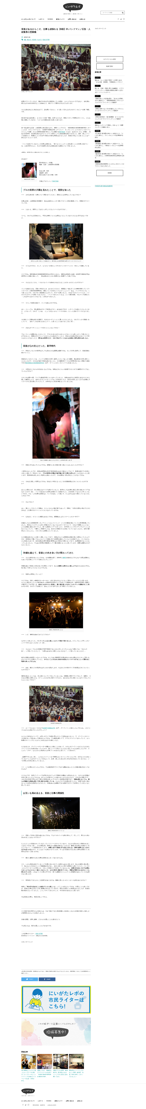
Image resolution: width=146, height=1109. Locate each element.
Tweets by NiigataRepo (103, 186)
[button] (122, 12)
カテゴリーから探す (109, 59)
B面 (25, 40)
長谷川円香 (46, 40)
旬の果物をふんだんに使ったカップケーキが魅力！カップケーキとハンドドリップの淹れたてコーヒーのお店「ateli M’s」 (28, 1075)
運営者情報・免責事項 (39, 1105)
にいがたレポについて (28, 19)
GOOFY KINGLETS (49, 728)
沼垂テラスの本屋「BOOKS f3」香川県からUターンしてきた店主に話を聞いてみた (60, 1073)
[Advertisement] (41, 95)
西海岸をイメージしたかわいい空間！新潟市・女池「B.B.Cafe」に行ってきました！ (76, 1073)
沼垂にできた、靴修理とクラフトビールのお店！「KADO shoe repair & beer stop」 (44, 1073)
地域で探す (109, 66)
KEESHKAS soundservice (35, 363)
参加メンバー (60, 19)
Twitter (55, 181)
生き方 (39, 40)
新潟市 (34, 40)
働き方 (29, 40)
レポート (41, 19)
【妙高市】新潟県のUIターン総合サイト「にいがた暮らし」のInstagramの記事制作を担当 (109, 156)
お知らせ (82, 19)
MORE (110, 173)
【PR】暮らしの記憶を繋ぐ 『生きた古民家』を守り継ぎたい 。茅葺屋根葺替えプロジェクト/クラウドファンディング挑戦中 (109, 100)
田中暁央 (62, 132)
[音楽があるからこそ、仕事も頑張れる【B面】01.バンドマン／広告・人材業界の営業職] (56, 89)
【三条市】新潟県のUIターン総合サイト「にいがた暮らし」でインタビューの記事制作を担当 (109, 135)
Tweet (31, 979)
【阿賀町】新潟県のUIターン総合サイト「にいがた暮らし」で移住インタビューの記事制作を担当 (109, 145)
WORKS (50, 19)
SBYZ (64, 557)
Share (48, 979)
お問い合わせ (72, 19)
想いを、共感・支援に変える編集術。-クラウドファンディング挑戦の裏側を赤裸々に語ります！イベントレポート (109, 90)
